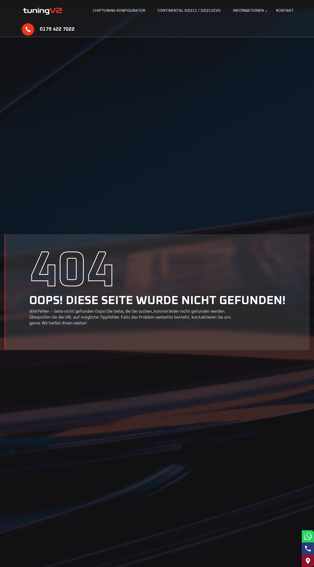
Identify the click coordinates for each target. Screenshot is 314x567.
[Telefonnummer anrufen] (308, 548)
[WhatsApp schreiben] (308, 536)
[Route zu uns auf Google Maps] (308, 561)
